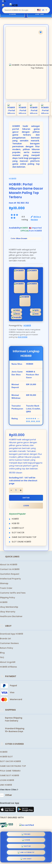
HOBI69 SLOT (6, 756)
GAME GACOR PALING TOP (13, 766)
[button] (40, 32)
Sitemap (4, 583)
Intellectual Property (10, 578)
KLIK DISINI (22, 337)
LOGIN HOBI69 (7, 780)
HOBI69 (12, 178)
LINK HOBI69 (6, 784)
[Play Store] (25, 810)
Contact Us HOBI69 (9, 569)
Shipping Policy (7, 597)
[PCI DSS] (6, 825)
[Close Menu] (3, 6)
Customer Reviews (9, 643)
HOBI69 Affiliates (8, 666)
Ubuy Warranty (7, 611)
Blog (2, 652)
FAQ (2, 657)
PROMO (27, 835)
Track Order (6, 588)
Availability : (14, 229)
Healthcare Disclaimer (11, 616)
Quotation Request (9, 574)
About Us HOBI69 (8, 564)
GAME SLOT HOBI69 (9, 775)
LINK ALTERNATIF (27, 852)
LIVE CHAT (27, 858)
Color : (19, 238)
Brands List (5, 638)
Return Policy (6, 648)
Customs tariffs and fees (13, 592)
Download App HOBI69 (11, 633)
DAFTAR (39, 14)
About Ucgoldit (7, 662)
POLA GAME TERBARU (10, 770)
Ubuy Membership (9, 607)
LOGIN (12, 14)
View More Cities (8, 789)
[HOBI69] (14, 5)
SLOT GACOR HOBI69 (10, 761)
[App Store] (8, 810)
